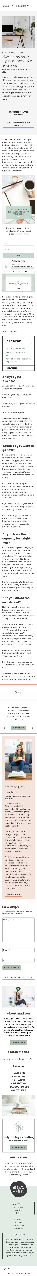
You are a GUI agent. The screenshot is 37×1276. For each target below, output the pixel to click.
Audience (19, 1073)
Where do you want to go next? (17, 353)
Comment (8, 920)
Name (6, 950)
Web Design (19, 1083)
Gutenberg (19, 1090)
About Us (18, 1222)
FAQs (18, 1213)
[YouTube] (9, 1268)
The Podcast (18, 1225)
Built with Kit (18, 261)
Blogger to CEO (16, 53)
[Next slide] (32, 728)
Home (5, 53)
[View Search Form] (28, 5)
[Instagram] (4, 1268)
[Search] (31, 977)
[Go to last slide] (4, 728)
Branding (19, 1076)
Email (6, 960)
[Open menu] (33, 5)
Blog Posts (18, 1228)
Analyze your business (15, 348)
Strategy (19, 1079)
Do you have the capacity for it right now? (18, 360)
